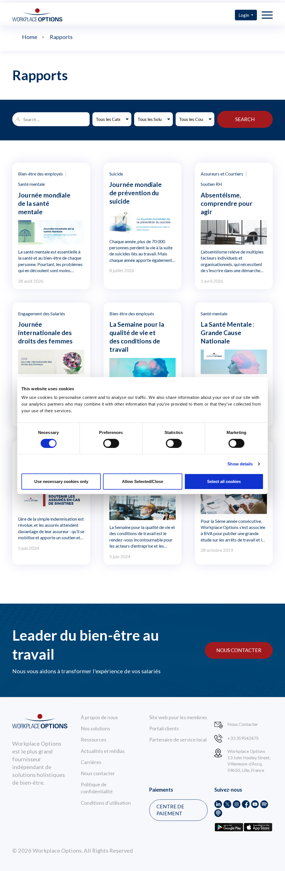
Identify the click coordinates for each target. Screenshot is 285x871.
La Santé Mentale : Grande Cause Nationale (227, 332)
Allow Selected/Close (142, 481)
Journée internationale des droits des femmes (45, 332)
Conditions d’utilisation (106, 803)
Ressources (93, 739)
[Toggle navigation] (267, 14)
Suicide (116, 173)
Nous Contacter (242, 724)
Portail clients (164, 728)
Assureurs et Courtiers (222, 173)
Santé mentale (31, 184)
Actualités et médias (103, 751)
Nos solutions (95, 728)
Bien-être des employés (40, 173)
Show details (240, 463)
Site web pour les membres (178, 717)
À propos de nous (99, 717)
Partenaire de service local (178, 739)
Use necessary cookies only (61, 481)
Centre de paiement (170, 809)
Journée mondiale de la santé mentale (44, 203)
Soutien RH (211, 184)
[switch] (111, 443)
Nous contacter (238, 650)
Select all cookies (224, 481)
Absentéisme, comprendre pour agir (226, 203)
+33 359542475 (243, 738)
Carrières (91, 762)
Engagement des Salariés (41, 313)
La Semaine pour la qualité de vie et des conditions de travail (136, 336)
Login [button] (244, 15)
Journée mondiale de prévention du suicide (135, 192)
